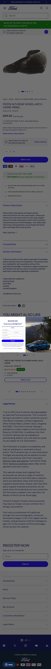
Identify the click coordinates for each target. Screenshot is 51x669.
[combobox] (12, 335)
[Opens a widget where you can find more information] (8, 665)
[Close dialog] (50, 318)
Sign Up (13, 340)
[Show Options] (22, 335)
